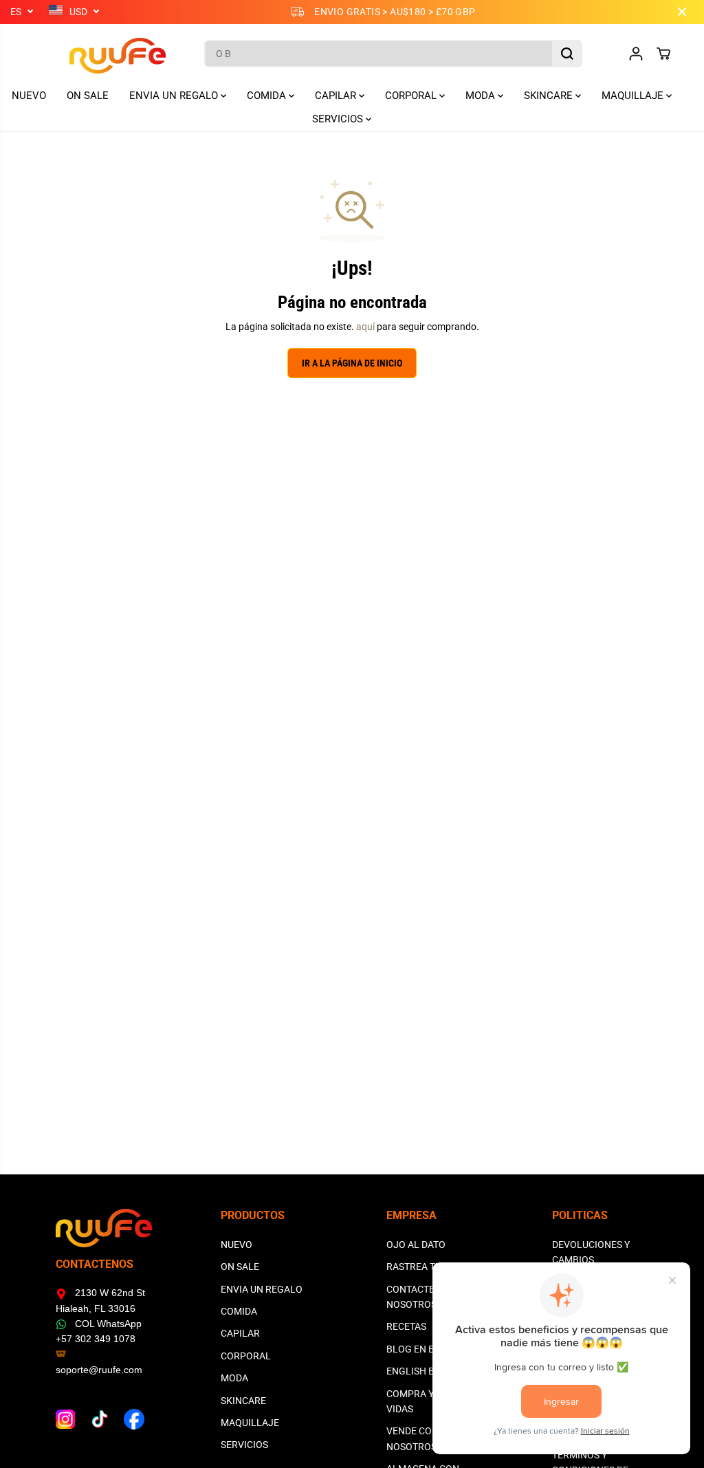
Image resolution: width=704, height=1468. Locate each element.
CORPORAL (412, 95)
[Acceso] (636, 53)
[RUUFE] (97, 54)
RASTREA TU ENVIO (429, 1266)
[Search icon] (567, 53)
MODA (481, 95)
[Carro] (663, 53)
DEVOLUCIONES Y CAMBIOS (591, 1252)
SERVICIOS (339, 119)
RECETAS (406, 1326)
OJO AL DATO (416, 1244)
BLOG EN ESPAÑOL (428, 1349)
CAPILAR (337, 95)
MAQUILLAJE (634, 95)
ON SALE (88, 95)
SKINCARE (549, 95)
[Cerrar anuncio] (682, 11)
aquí (365, 326)
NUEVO (29, 95)
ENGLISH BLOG (420, 1371)
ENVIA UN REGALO (175, 95)
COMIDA (268, 95)
